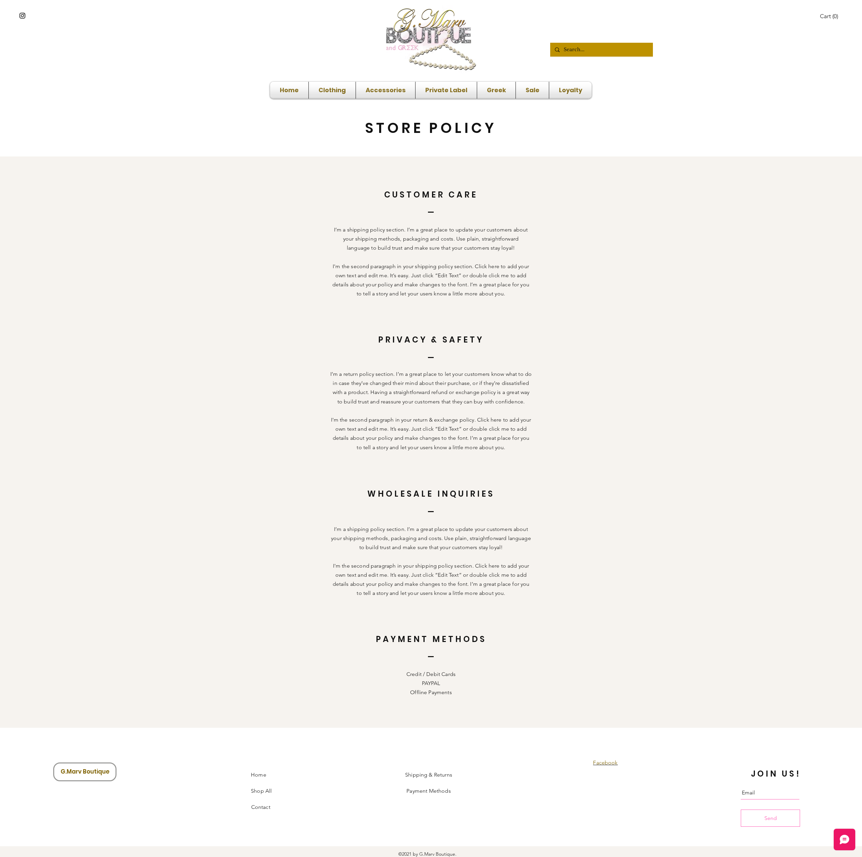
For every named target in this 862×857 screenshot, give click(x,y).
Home (258, 775)
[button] (829, 16)
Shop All (258, 791)
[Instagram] (22, 16)
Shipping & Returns (428, 775)
